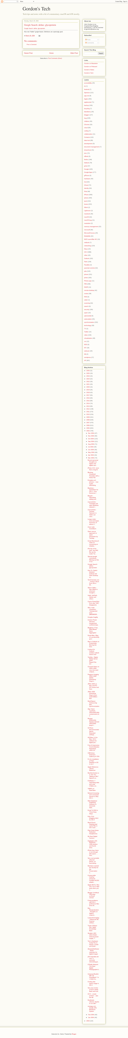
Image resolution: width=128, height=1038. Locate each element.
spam (86, 312)
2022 (88, 381)
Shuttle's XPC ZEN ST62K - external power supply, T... (93, 935)
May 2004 (91, 452)
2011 (88, 411)
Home (51, 53)
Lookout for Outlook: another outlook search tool (93, 652)
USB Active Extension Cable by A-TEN (93, 754)
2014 (88, 403)
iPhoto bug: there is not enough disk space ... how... (93, 853)
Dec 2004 (91, 433)
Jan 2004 (91, 1017)
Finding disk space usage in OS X (93, 983)
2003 (88, 1021)
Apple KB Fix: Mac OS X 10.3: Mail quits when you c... (93, 887)
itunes (86, 204)
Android (86, 89)
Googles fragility (93, 617)
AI (85, 86)
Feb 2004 (91, 1014)
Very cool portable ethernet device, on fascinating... (93, 860)
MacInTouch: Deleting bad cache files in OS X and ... (92, 825)
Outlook (86, 258)
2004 (88, 431)
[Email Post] (39, 35)
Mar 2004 (91, 458)
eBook (86, 156)
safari (86, 300)
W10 (85, 344)
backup (86, 105)
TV (85, 328)
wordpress (87, 357)
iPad (85, 191)
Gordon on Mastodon (91, 63)
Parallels (87, 265)
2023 (88, 379)
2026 (88, 370)
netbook (86, 242)
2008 (88, 420)
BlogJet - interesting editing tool (92, 497)
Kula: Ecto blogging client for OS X (93, 818)
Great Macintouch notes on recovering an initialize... (93, 543)
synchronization (89, 322)
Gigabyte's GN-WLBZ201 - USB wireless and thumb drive (93, 844)
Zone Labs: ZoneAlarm (92, 527)
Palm (85, 261)
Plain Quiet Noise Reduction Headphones (93, 832)
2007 (88, 422)
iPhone (86, 194)
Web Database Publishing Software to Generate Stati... (92, 804)
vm (85, 341)
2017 (88, 395)
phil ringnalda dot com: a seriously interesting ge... (93, 959)
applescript (87, 102)
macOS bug (88, 220)
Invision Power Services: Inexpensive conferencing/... (93, 622)
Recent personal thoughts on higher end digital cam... (93, 462)
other (86, 255)
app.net (86, 96)
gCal (85, 166)
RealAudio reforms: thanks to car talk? (93, 1001)
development (88, 143)
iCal (85, 182)
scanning (87, 303)
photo (86, 277)
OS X (86, 252)
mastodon (87, 223)
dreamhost (87, 150)
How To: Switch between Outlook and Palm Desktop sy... (93, 574)
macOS (86, 217)
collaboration (88, 134)
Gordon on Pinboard (90, 66)
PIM (85, 284)
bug (85, 118)
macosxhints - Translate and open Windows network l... (93, 504)
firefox (86, 159)
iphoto (86, 198)
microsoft (87, 230)
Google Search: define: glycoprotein (40, 24)
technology (87, 325)
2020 (88, 387)
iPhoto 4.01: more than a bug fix (93, 468)
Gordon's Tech (36, 8)
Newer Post (28, 53)
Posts (88, 39)
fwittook (86, 163)
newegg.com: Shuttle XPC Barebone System (92, 1008)
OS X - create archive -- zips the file (93, 995)
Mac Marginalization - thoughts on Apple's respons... (93, 911)
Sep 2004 (91, 441)
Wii (85, 354)
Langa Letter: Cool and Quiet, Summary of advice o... (93, 521)
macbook (87, 214)
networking (87, 245)
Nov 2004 (91, 436)
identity (86, 188)
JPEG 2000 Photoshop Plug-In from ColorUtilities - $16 (93, 695)
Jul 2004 (91, 447)
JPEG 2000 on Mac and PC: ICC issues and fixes (93, 686)
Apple (86, 99)
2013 (88, 406)
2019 (88, 390)
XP (85, 360)
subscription (88, 319)
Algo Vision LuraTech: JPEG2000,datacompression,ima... (93, 712)
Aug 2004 (91, 444)
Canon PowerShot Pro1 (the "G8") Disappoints (93, 603)
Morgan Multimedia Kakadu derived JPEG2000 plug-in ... (93, 722)
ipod (85, 201)
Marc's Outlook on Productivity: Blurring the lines (93, 644)
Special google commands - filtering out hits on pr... (93, 559)
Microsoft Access (89, 233)
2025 (88, 373)
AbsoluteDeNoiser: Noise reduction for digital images (93, 951)
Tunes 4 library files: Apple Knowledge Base (92, 928)
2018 (88, 392)
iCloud (86, 185)
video (86, 335)
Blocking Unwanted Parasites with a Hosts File (93, 475)
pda (85, 271)
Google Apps (88, 172)
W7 (85, 348)
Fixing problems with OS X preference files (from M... (93, 903)
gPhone (86, 175)
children (86, 121)
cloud (86, 127)
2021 (88, 384)
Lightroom (87, 210)
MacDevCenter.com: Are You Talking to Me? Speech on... (93, 775)
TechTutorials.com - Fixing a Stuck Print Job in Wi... (93, 582)
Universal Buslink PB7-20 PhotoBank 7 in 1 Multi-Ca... (93, 976)
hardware (87, 178)
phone (86, 274)
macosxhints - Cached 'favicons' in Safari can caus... (92, 513)
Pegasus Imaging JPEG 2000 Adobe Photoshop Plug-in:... (93, 678)
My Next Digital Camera (92, 837)
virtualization (88, 338)
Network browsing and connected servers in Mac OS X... (93, 795)
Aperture (87, 92)
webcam (87, 351)
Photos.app (87, 281)
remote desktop (89, 290)
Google (86, 169)
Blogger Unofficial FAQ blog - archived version (93, 895)
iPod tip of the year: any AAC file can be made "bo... (93, 551)
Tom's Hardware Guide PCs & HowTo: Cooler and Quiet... (93, 943)
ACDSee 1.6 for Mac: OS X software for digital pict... (93, 740)
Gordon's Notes (89, 70)
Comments (90, 43)
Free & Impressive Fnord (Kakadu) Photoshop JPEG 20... (93, 747)
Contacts (87, 137)
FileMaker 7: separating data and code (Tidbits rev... (93, 783)
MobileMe (87, 236)
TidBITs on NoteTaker (92, 789)
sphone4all (87, 316)
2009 (88, 417)
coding (86, 131)
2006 (88, 425)
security (86, 309)
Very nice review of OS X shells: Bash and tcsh (93, 989)
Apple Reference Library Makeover (93, 768)
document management (91, 147)
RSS (85, 297)
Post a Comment (31, 44)
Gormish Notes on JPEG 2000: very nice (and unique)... (93, 669)
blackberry (87, 111)
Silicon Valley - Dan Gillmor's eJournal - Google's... (93, 590)
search (86, 306)
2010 (88, 414)
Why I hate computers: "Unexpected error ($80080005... (93, 611)
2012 (88, 409)
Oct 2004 (91, 438)
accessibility (88, 83)
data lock (87, 140)
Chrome (86, 124)
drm (85, 153)
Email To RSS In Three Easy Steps (93, 811)
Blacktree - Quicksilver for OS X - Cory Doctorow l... (93, 490)
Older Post (74, 53)
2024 (88, 376)
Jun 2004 (91, 449)
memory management (91, 226)
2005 (88, 428)
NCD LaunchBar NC (90, 239)
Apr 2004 (91, 455)
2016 (88, 398)
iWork (86, 207)
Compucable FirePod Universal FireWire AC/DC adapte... (93, 879)
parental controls (89, 268)
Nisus (86, 249)
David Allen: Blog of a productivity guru (93, 637)
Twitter (86, 332)
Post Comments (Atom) (55, 58)
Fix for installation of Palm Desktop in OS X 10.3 (93, 761)
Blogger (74, 1034)
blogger (86, 115)
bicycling (87, 108)
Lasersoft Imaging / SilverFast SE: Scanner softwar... (93, 920)
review (86, 293)
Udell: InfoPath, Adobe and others (92, 597)
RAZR (86, 287)
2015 (88, 400)
